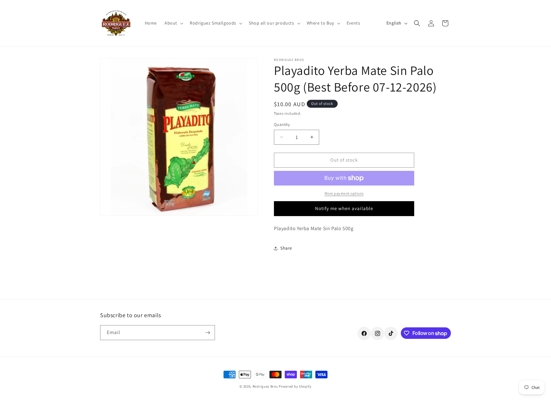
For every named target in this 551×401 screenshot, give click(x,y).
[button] (173, 23)
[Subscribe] (208, 332)
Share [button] (286, 248)
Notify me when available (344, 208)
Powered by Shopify (295, 386)
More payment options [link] (344, 193)
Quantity (282, 124)
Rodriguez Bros (265, 386)
